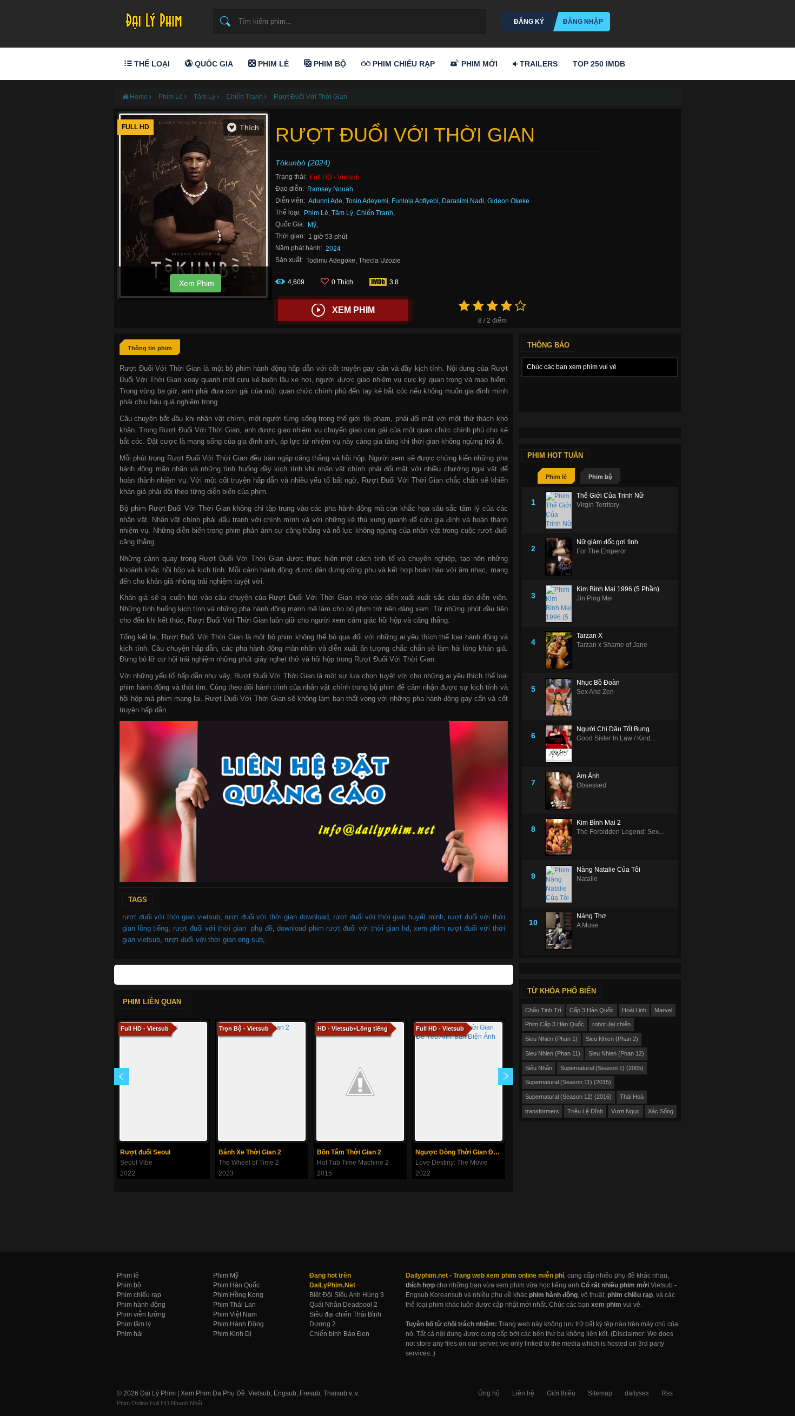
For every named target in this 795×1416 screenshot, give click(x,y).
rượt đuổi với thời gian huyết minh (388, 917)
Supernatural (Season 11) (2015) (568, 1082)
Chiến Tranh (374, 213)
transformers (542, 1111)
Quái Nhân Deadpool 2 (343, 1304)
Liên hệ (523, 1393)
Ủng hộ (489, 1393)
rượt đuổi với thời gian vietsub (171, 917)
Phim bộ (600, 476)
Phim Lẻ (272, 63)
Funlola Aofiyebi (415, 201)
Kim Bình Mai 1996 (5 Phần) (618, 589)
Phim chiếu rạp (139, 1295)
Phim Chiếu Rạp (402, 63)
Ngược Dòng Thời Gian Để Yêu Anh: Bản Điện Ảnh (460, 1152)
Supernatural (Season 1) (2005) (602, 1068)
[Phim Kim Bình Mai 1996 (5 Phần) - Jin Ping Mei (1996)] (561, 604)
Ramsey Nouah (330, 189)
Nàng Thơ (591, 916)
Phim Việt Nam (235, 1314)
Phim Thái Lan (234, 1304)
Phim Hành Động (238, 1324)
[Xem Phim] (268, 940)
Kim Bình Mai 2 (599, 822)
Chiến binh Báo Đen (339, 1334)
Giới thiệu (561, 1393)
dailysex (637, 1393)
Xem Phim (195, 283)
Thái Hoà (632, 1096)
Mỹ (312, 225)
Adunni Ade (325, 201)
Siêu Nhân (538, 1068)
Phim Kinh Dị (232, 1334)
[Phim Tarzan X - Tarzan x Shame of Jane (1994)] (561, 650)
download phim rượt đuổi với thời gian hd (343, 928)
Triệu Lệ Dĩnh (585, 1111)
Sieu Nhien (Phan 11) (552, 1053)
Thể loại (151, 63)
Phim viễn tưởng (141, 1314)
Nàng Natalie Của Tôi (608, 869)
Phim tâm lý (134, 1324)
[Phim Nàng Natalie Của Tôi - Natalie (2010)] (561, 884)
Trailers (538, 63)
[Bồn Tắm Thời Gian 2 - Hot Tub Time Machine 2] (360, 1081)
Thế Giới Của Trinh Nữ (610, 495)
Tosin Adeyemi (367, 201)
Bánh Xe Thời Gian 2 (249, 1152)
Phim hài (130, 1334)
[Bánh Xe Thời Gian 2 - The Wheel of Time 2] (262, 1081)
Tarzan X (589, 635)
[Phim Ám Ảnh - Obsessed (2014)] (561, 791)
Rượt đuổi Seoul (145, 1152)
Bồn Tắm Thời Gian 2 (349, 1152)
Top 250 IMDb (599, 63)
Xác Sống (660, 1111)
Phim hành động (141, 1304)
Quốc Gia (213, 63)
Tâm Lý (342, 213)
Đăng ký (529, 21)
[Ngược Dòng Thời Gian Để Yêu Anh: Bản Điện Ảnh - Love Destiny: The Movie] (459, 1081)
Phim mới (478, 63)
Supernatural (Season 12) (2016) (568, 1096)
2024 (333, 248)
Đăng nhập (583, 21)
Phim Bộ (329, 63)
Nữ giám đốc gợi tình (607, 542)
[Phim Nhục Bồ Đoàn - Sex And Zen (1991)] (561, 697)
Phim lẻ (556, 476)
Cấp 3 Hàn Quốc (591, 1010)
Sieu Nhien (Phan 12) (616, 1053)
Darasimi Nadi (463, 201)
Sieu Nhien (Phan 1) (551, 1039)
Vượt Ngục (625, 1111)
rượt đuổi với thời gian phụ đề (223, 928)
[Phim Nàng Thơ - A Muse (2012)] (561, 931)
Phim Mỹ (226, 1275)
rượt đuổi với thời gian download (276, 917)
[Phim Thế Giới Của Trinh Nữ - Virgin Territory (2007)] (561, 510)
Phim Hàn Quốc (236, 1285)
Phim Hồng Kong (238, 1295)
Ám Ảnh (588, 776)
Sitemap (600, 1393)
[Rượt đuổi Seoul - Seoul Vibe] (163, 1081)
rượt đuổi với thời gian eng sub (213, 940)
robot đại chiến (611, 1024)
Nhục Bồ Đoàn (598, 682)
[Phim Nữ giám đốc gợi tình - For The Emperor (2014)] (561, 557)
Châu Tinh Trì (543, 1010)
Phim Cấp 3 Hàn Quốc (554, 1024)
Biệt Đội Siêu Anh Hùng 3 (346, 1295)
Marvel (663, 1010)
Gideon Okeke (508, 201)
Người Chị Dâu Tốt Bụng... (615, 729)
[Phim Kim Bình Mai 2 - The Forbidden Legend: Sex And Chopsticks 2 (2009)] (561, 837)
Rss (667, 1393)
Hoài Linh (634, 1010)
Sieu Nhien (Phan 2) (612, 1039)
